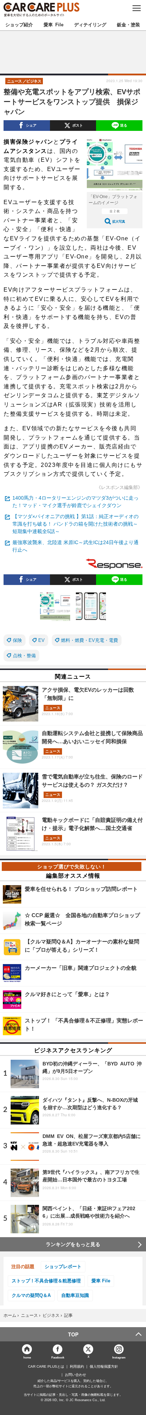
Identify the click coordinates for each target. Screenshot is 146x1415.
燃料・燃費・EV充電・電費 (89, 640)
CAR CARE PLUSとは (46, 1366)
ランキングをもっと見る (73, 1244)
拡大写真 (118, 221)
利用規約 (77, 1366)
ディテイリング (90, 24)
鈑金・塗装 (128, 24)
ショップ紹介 (19, 24)
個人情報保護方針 (104, 1366)
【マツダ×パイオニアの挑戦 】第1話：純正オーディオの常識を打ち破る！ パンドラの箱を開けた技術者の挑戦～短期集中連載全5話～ (75, 524)
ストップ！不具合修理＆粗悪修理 (46, 1280)
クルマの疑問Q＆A (31, 1295)
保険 (17, 640)
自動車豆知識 (75, 1295)
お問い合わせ (75, 1375)
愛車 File (53, 24)
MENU (136, 8)
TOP (73, 1334)
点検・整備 (24, 655)
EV (41, 640)
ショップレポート (63, 1266)
